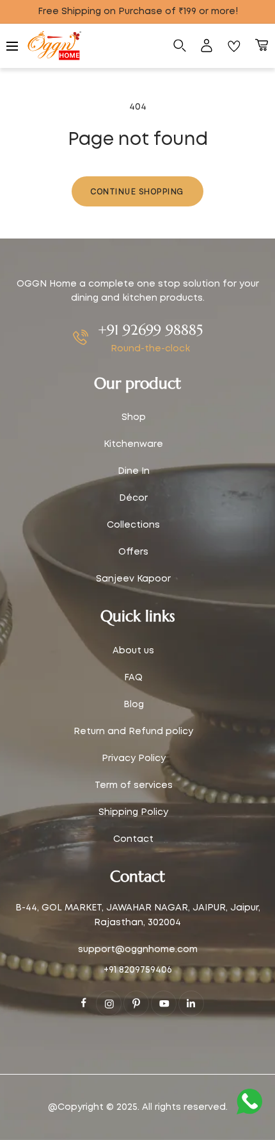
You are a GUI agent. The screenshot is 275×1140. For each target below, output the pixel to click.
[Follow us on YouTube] (164, 1003)
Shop (134, 417)
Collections (133, 525)
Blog (133, 704)
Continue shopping (137, 191)
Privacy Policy (134, 758)
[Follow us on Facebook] (84, 1003)
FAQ (133, 678)
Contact (133, 839)
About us (133, 651)
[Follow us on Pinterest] (136, 1003)
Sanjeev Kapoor (133, 579)
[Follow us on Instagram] (109, 1003)
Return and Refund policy (133, 731)
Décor (133, 498)
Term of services (134, 785)
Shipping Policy (133, 812)
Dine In (134, 471)
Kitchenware (133, 444)
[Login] (207, 46)
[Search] (180, 46)
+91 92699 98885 (150, 330)
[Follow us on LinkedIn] (191, 1003)
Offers (133, 552)
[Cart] (262, 46)
